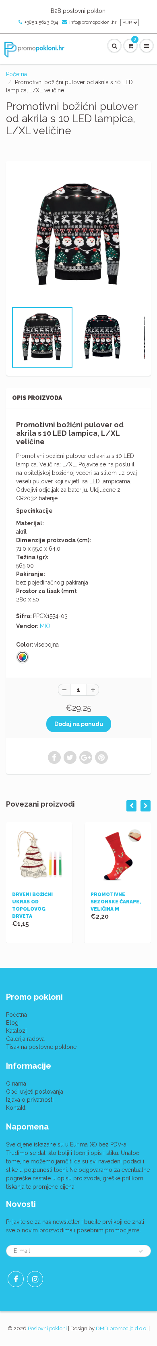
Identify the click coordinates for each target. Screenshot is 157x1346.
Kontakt (15, 1108)
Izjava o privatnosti (30, 1099)
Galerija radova (25, 1039)
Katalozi (16, 1031)
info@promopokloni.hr (92, 22)
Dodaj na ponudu (78, 724)
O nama (16, 1083)
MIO (45, 626)
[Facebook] (16, 1279)
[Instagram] (35, 1279)
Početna (16, 74)
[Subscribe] (141, 1251)
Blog (12, 1022)
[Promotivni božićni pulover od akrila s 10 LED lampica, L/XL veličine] (78, 235)
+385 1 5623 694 (41, 22)
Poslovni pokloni (47, 1328)
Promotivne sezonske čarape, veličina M (116, 902)
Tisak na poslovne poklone (41, 1047)
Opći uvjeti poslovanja (34, 1091)
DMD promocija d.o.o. (121, 1328)
